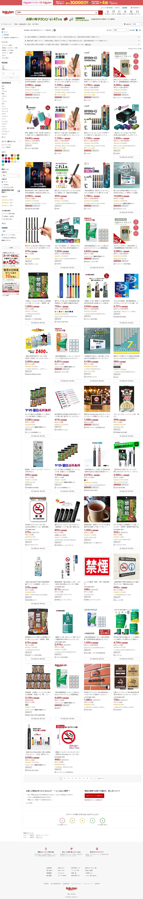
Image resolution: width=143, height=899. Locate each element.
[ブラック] (3, 155)
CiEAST (117, 153)
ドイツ (3, 119)
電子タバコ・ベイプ (42, 835)
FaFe (58, 208)
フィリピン (5, 121)
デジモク (59, 100)
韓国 (3, 93)
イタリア (4, 124)
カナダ (3, 114)
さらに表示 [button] (5, 58)
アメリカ (4, 91)
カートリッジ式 (6, 145)
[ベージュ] (15, 155)
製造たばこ (39, 837)
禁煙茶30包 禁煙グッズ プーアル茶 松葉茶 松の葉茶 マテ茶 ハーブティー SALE (97, 527)
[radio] (2, 32)
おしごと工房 (119, 600)
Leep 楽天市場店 (120, 487)
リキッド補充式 (6, 147)
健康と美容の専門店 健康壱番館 (36, 715)
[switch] (18, 191)
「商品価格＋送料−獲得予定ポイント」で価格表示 (37, 30)
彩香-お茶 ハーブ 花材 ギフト (94, 543)
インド (3, 106)
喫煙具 (32, 835)
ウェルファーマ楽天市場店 (123, 97)
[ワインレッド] (6, 158)
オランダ (4, 134)
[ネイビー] (6, 161)
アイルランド (5, 131)
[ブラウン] (12, 155)
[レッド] (9, 158)
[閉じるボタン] (139, 37)
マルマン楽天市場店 (32, 148)
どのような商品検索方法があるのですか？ (40, 797)
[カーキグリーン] (18, 155)
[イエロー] (15, 158)
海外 (7, 169)
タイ (3, 98)
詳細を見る (88, 44)
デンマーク (5, 109)
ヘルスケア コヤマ (120, 545)
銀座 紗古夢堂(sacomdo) (34, 374)
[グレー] (6, 155)
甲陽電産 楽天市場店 (121, 432)
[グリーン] (18, 158)
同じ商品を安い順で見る (126, 157)
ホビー (25, 835)
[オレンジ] (12, 158)
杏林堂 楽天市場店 (120, 317)
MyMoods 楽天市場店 (33, 97)
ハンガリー (5, 116)
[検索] (101, 12)
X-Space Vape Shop (62, 322)
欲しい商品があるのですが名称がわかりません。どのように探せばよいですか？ (50, 794)
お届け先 (4, 172)
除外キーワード (6, 240)
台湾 (3, 104)
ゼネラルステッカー (32, 545)
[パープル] (9, 161)
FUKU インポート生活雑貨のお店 (95, 427)
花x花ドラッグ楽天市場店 (34, 319)
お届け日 (4, 179)
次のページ (101, 778)
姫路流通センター (32, 600)
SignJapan (89, 709)
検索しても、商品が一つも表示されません (40, 799)
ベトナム (4, 101)
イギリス (4, 96)
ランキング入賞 (61, 94)
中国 (3, 88)
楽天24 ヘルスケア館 (92, 261)
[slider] (2, 70)
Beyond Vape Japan (91, 490)
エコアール (118, 655)
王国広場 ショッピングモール (65, 545)
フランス (4, 129)
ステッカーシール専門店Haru (65, 772)
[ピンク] (3, 158)
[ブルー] (3, 161)
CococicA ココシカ (120, 208)
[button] (135, 8)
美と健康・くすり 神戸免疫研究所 (95, 653)
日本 (3, 86)
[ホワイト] (9, 155)
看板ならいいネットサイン (64, 599)
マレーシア (5, 111)
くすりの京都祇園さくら (34, 432)
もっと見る (29, 803)
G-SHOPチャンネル (32, 264)
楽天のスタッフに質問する (94, 795)
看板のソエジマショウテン (93, 599)
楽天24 (59, 708)
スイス (3, 126)
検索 (11, 77)
